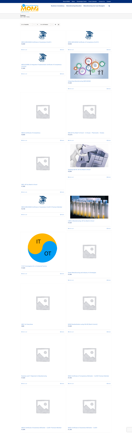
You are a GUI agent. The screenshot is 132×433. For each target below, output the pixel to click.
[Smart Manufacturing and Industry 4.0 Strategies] (89, 251)
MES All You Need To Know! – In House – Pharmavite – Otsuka (86, 133)
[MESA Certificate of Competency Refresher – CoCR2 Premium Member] (89, 354)
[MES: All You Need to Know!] (42, 163)
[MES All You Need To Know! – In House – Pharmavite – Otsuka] (89, 111)
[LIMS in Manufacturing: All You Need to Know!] (89, 207)
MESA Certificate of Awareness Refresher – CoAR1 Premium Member (41, 427)
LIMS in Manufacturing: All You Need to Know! (81, 221)
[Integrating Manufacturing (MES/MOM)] (89, 66)
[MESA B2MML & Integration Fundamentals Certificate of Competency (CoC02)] (42, 57)
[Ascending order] (37, 24)
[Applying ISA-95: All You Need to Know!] (89, 155)
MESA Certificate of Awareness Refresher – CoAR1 (82, 427)
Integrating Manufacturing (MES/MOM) (79, 81)
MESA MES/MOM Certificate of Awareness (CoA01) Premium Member (41, 207)
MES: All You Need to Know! (29, 184)
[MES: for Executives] (42, 303)
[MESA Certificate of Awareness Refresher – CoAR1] (89, 406)
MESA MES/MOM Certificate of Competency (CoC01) (83, 42)
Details (62, 49)
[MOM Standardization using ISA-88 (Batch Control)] (89, 303)
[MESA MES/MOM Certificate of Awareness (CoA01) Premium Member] (42, 200)
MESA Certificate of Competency (30, 133)
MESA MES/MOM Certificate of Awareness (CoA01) (36, 42)
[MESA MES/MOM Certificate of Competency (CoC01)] (89, 35)
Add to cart (24, 49)
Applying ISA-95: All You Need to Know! (79, 169)
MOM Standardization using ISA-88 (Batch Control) (82, 324)
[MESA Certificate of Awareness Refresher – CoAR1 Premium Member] (42, 406)
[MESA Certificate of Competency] (42, 111)
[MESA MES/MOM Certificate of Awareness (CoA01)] (42, 35)
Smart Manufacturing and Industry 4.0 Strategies (82, 272)
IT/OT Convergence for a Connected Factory (34, 266)
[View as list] (58, 24)
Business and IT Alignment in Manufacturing (34, 376)
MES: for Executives (27, 324)
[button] (109, 5)
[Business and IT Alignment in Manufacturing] (42, 354)
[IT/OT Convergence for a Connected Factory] (42, 248)
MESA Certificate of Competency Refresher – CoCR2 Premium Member (88, 376)
